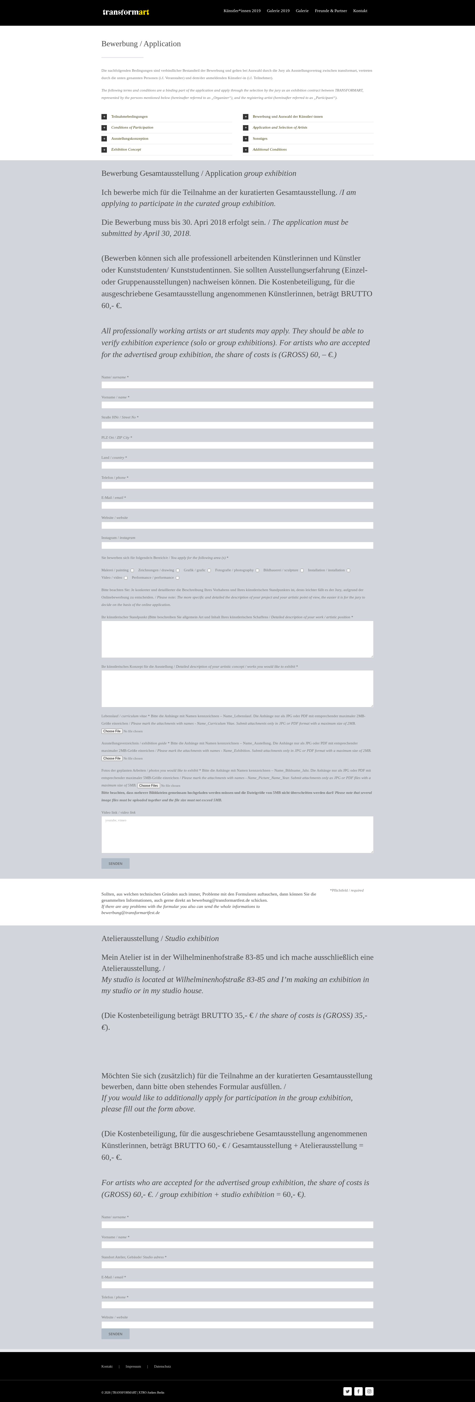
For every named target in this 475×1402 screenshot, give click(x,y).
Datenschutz (162, 1366)
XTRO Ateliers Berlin (151, 1392)
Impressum (133, 1366)
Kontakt (107, 1366)
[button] (166, 116)
